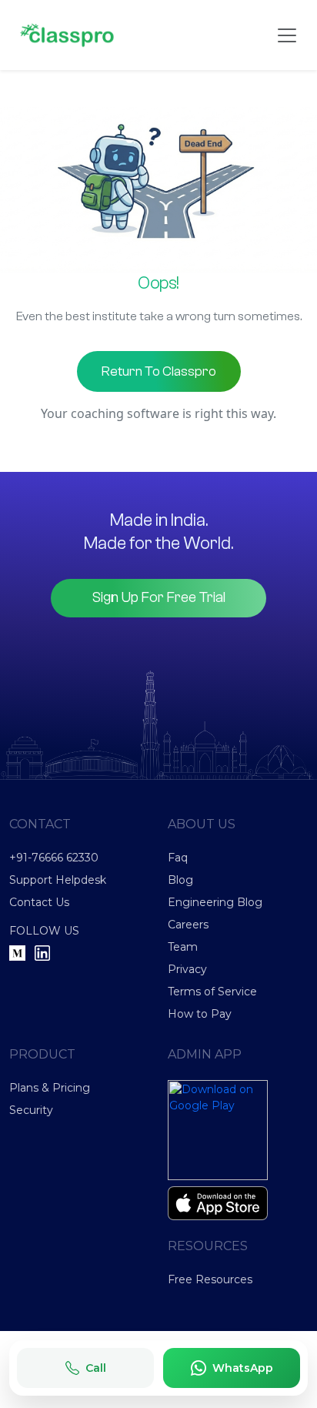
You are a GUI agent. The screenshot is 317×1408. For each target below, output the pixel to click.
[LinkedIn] (42, 953)
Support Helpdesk (57, 880)
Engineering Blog (215, 902)
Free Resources (210, 1279)
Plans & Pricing (49, 1088)
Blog (180, 880)
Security (31, 1110)
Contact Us (39, 902)
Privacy (187, 969)
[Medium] (17, 953)
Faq (178, 858)
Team (183, 947)
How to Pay (200, 1014)
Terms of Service (212, 991)
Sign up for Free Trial (158, 597)
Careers (188, 924)
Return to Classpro (159, 371)
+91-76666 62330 (53, 858)
